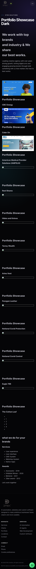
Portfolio (4, 531)
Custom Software (26, 534)
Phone (3, 549)
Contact (4, 537)
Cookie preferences (8, 552)
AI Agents (23, 528)
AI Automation (25, 525)
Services (4, 525)
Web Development (26, 531)
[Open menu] (32, 3)
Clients (3, 528)
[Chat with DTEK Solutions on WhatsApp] (32, 565)
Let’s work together (9, 483)
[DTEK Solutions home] (8, 3)
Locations (4, 534)
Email (3, 546)
